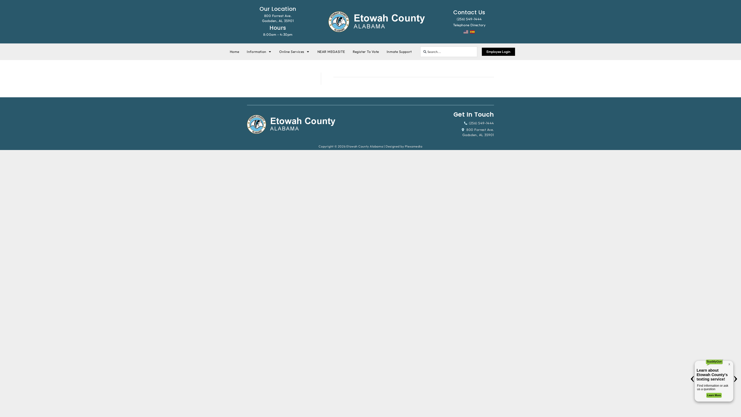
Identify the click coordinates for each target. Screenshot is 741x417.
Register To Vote (366, 51)
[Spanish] (472, 31)
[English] (466, 31)
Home (234, 51)
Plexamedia (413, 146)
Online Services (291, 51)
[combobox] (448, 52)
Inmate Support (399, 51)
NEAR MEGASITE (331, 51)
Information (256, 51)
